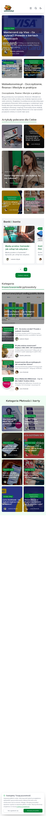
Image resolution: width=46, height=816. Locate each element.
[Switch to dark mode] (40, 8)
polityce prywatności (23, 806)
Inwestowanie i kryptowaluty (34, 61)
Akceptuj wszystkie (33, 810)
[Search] (36, 8)
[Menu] (31, 8)
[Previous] (20, 269)
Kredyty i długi (29, 469)
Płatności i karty (9, 28)
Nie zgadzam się (13, 810)
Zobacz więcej (23, 275)
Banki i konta (8, 133)
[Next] (25, 269)
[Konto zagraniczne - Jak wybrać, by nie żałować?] (23, 169)
